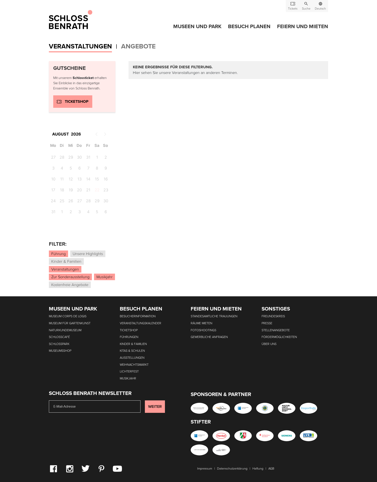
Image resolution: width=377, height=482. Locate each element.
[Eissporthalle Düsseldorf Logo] (308, 408)
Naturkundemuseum (65, 330)
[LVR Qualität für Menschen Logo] (308, 435)
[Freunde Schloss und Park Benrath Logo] (221, 450)
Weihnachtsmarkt (134, 365)
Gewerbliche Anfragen (209, 337)
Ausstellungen (132, 358)
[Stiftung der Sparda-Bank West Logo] (221, 408)
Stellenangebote (276, 330)
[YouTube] (117, 468)
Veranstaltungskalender (140, 323)
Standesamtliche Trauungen (214, 316)
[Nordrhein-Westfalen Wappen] (243, 435)
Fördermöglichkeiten (279, 337)
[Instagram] (69, 468)
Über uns (269, 344)
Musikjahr (128, 378)
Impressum (204, 468)
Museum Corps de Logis (67, 316)
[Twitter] (85, 468)
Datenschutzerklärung (232, 468)
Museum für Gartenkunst (70, 323)
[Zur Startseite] (70, 20)
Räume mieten (201, 323)
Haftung (257, 468)
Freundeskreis (273, 316)
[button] (306, 6)
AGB (271, 468)
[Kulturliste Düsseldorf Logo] (286, 408)
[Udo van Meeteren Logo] (199, 450)
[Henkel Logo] (221, 435)
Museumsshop (60, 351)
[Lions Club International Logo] (264, 408)
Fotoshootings (203, 330)
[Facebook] (53, 468)
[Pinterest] (101, 468)
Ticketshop (76, 101)
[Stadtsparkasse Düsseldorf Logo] (264, 435)
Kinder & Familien (133, 344)
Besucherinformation (138, 316)
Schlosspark (59, 344)
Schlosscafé (59, 337)
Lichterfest (129, 371)
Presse (267, 323)
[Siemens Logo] (286, 435)
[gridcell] (97, 190)
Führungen (129, 337)
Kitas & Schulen (132, 351)
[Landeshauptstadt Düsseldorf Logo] (243, 408)
